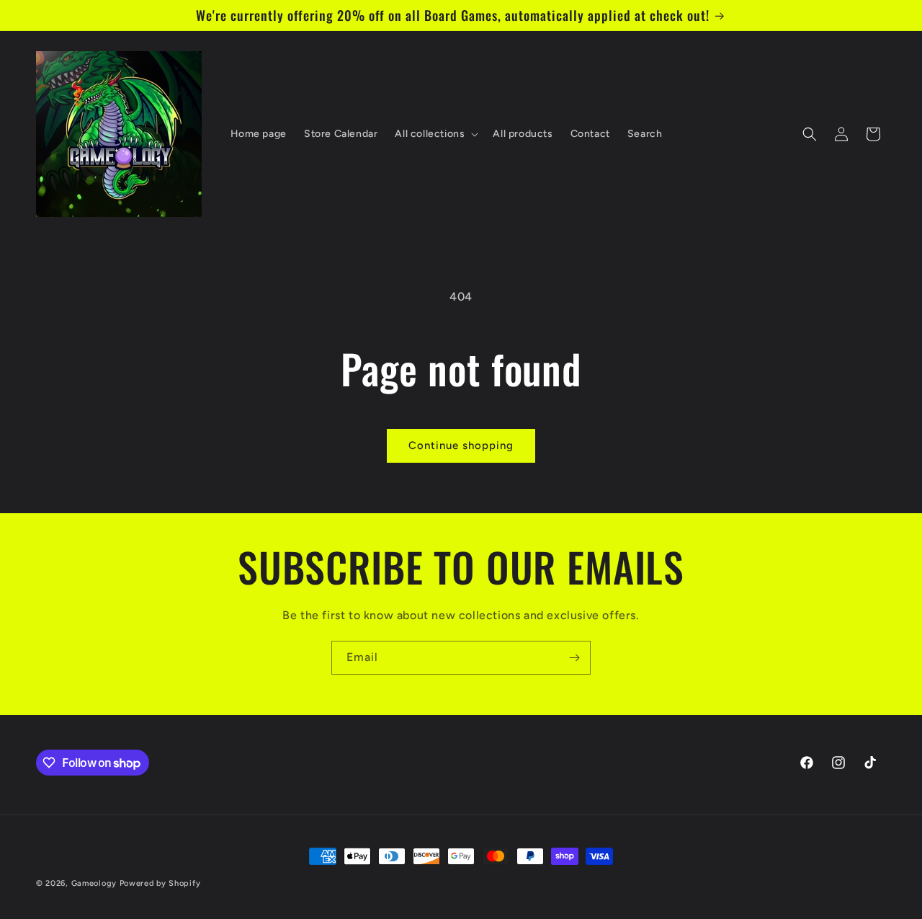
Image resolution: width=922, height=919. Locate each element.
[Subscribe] (574, 658)
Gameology (94, 883)
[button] (435, 134)
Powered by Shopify (160, 883)
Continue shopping (461, 445)
